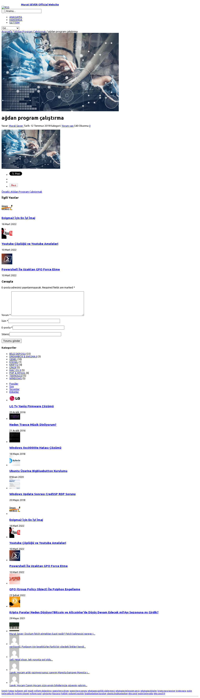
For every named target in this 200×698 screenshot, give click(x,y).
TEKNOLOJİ (16, 375)
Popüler (13, 383)
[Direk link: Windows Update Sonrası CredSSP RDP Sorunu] (14, 488)
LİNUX (12, 367)
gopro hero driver (60, 691)
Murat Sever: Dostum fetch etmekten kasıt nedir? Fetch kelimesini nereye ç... (52, 633)
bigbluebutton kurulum (95, 693)
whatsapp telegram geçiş (127, 691)
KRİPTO (14, 364)
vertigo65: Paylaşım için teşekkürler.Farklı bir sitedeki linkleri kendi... (47, 646)
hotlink (64, 693)
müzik (31, 691)
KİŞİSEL (13, 362)
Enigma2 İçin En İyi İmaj (18, 218)
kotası (11, 691)
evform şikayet (22, 693)
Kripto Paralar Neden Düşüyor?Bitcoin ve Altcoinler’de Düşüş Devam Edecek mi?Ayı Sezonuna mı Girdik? (84, 612)
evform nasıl (36, 693)
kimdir (5, 691)
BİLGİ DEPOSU (17, 353)
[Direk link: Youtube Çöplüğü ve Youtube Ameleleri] (7, 237)
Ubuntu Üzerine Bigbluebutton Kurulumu (38, 471)
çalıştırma (47, 693)
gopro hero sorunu (78, 691)
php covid (132, 693)
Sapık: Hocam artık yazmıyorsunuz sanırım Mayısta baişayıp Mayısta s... (49, 672)
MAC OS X (15, 370)
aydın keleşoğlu (145, 693)
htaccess (56, 693)
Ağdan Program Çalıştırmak (30, 31)
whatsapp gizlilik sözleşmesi (101, 691)
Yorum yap (68, 125)
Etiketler (14, 391)
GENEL (13, 359)
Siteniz (5, 334)
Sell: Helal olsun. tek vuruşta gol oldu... (31, 659)
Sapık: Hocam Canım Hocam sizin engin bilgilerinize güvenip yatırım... (48, 685)
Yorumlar (14, 389)
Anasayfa (7, 31)
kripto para (181, 691)
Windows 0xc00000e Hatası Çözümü (35, 447)
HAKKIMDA (15, 19)
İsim (4, 320)
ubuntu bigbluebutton (117, 693)
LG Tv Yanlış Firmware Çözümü (31, 406)
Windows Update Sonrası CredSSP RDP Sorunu (42, 494)
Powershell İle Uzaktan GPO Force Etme (31, 269)
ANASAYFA (15, 17)
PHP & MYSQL (17, 372)
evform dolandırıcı (43, 691)
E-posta (6, 327)
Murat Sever (16, 125)
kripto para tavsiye (166, 691)
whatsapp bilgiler (148, 691)
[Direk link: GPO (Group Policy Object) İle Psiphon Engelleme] (14, 583)
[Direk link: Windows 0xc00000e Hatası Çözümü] (14, 441)
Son (11, 386)
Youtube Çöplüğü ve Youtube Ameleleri (30, 243)
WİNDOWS (15, 378)
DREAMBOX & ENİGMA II (23, 356)
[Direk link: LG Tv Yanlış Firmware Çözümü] (14, 400)
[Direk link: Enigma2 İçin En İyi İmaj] (7, 212)
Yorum (6, 315)
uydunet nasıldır (76, 693)
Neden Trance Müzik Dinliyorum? (32, 424)
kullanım (19, 691)
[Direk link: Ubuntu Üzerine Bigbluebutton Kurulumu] (14, 465)
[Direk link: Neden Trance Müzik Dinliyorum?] (14, 418)
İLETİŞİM (14, 22)
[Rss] (5, 7)
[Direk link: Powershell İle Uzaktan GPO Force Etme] (7, 263)
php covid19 (159, 693)
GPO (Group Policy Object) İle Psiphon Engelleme (44, 589)
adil (25, 691)
